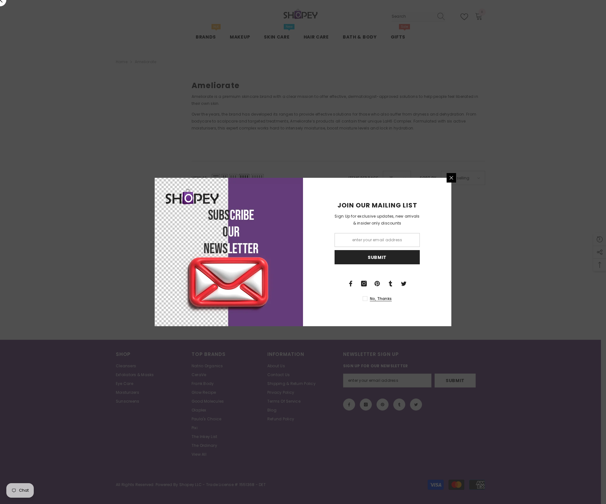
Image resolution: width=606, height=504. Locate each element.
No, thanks (381, 298)
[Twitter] (403, 283)
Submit (377, 257)
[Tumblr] (390, 283)
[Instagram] (364, 283)
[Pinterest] (377, 283)
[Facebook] (350, 283)
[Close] (451, 178)
